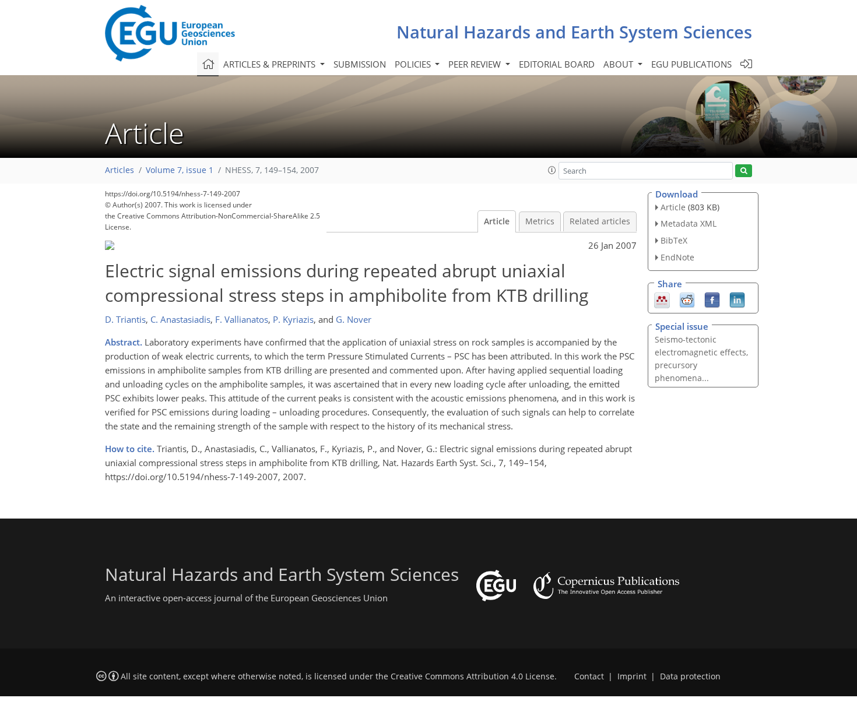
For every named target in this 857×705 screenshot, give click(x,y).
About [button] (619, 64)
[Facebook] (712, 299)
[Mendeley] (662, 299)
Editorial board (557, 64)
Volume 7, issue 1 (179, 170)
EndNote (677, 257)
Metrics (539, 221)
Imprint (632, 676)
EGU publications (691, 64)
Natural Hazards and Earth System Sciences (574, 31)
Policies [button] (414, 64)
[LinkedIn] (737, 299)
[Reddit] (687, 299)
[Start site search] (743, 171)
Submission (359, 64)
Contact (589, 676)
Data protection (690, 676)
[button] (552, 170)
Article (497, 221)
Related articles (600, 221)
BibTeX (674, 240)
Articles (119, 170)
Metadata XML (688, 223)
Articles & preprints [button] (270, 64)
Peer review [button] (475, 64)
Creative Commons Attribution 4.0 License (472, 676)
